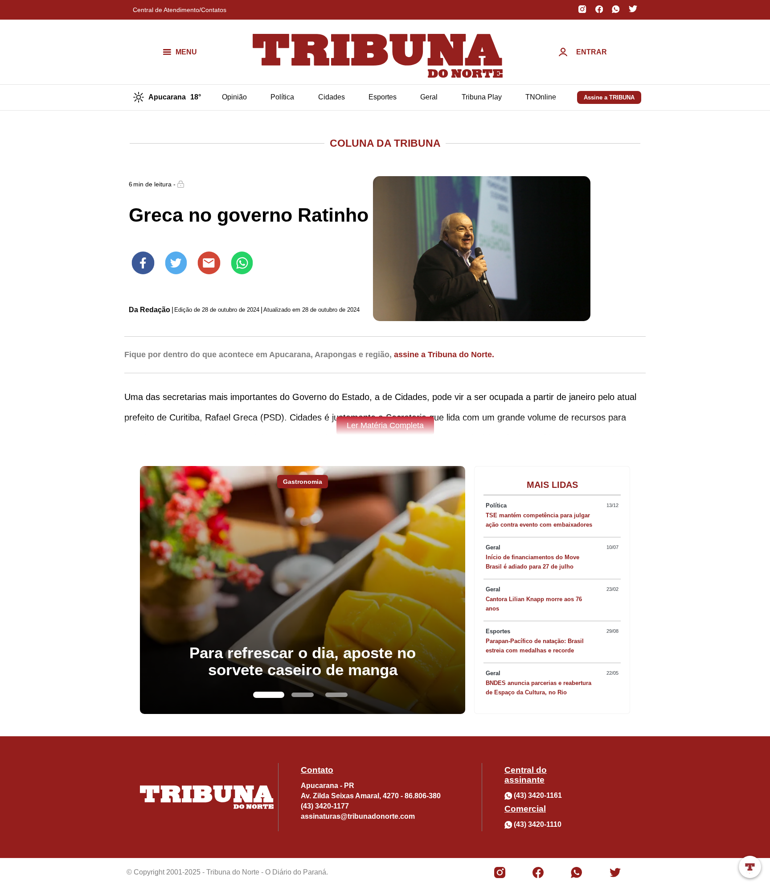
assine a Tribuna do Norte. (444, 354)
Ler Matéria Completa (385, 425)
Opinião (234, 97)
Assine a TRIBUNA (609, 97)
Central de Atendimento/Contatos (179, 9)
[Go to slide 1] (268, 695)
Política (282, 97)
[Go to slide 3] (336, 695)
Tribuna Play (482, 97)
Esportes (383, 97)
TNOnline (540, 97)
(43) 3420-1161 (538, 795)
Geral (429, 97)
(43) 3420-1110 (537, 824)
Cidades (331, 97)
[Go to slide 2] (302, 695)
